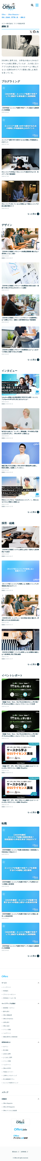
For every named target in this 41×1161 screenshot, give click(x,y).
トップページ (7, 987)
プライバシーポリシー (9, 994)
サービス (4, 983)
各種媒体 (4, 1099)
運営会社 (14, 1151)
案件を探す (6, 1011)
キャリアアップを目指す (9, 1003)
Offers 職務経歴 (7, 1015)
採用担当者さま (6, 1042)
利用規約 (5, 991)
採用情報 (23, 1151)
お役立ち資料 (7, 1054)
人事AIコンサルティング (10, 1075)
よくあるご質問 (7, 1057)
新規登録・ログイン (9, 1008)
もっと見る (32, 214)
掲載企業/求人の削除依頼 (10, 1037)
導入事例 (5, 1050)
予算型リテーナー (8, 1072)
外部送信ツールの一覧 (9, 998)
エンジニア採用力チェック (10, 1083)
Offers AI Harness (8, 1018)
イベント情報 (7, 1029)
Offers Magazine (8, 1103)
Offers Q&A (6, 1026)
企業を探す (6, 1022)
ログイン (5, 1046)
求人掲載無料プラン (9, 1079)
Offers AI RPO (7, 1068)
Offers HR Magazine (9, 1107)
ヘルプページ (7, 1033)
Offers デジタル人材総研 (10, 1110)
